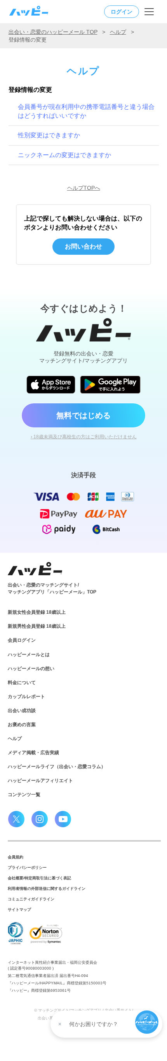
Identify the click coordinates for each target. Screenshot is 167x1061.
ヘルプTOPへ (83, 188)
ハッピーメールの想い (31, 668)
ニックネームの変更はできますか (64, 155)
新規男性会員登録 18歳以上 (37, 626)
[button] (146, 1022)
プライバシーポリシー (27, 867)
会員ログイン (22, 640)
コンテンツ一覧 (24, 794)
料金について (22, 682)
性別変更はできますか (49, 135)
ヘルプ (118, 32)
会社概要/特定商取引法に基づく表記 (39, 878)
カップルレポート (26, 696)
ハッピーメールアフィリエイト (40, 780)
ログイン (121, 12)
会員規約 (15, 857)
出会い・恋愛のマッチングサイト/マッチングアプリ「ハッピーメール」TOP (52, 588)
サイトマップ (19, 909)
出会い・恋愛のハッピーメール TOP (53, 32)
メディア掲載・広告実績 (33, 752)
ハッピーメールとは (29, 654)
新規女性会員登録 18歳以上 (37, 612)
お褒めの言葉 (22, 724)
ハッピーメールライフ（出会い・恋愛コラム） (57, 766)
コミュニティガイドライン (31, 899)
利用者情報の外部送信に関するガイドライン (46, 888)
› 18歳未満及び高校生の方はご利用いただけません (84, 436)
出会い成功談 (22, 710)
